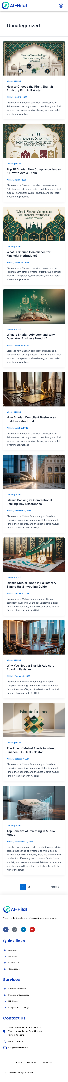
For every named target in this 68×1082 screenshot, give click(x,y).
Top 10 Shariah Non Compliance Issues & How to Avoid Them (34, 171)
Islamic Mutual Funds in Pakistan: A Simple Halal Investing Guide (31, 584)
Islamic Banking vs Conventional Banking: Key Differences (29, 502)
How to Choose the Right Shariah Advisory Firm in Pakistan (30, 88)
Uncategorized (14, 81)
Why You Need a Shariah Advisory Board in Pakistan (30, 667)
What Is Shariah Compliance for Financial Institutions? (28, 253)
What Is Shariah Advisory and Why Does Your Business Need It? (31, 336)
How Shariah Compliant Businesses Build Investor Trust (31, 419)
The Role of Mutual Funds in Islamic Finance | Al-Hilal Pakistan (31, 750)
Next (55, 886)
